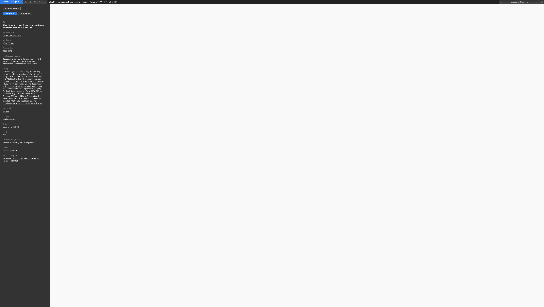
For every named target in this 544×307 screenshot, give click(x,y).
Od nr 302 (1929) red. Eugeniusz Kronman (27, 81)
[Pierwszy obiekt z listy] (501, 2)
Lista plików (25, 13)
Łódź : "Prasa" (8, 43)
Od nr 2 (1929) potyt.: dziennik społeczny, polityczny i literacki (22, 79)
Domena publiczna (10, 150)
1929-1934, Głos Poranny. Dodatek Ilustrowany (23, 84)
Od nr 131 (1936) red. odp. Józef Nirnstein (20, 86)
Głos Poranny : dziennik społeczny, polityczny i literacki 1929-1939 (21, 159)
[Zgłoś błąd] (45, 2)
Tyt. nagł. (14, 71)
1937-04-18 (7, 51)
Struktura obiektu (12, 8)
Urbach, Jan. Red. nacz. (12, 35)
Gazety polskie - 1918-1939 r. (25, 64)
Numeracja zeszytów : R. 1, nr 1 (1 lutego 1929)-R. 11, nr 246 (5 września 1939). (22, 75)
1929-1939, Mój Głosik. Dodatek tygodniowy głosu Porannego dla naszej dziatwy (22, 102)
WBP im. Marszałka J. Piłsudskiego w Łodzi (19, 142)
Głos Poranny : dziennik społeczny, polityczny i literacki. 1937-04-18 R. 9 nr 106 (23, 26)
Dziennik (6, 71)
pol (4, 135)
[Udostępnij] (30, 2)
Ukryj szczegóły (11, 2)
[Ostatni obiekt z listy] (537, 2)
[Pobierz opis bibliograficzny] (40, 2)
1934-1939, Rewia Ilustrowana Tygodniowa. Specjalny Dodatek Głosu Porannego (22, 88)
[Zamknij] (541, 2)
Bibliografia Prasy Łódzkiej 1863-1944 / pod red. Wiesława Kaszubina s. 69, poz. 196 (22, 98)
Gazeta (6, 111)
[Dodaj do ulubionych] (35, 2)
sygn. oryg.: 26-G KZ (11, 127)
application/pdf (9, 119)
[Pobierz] (25, 2)
